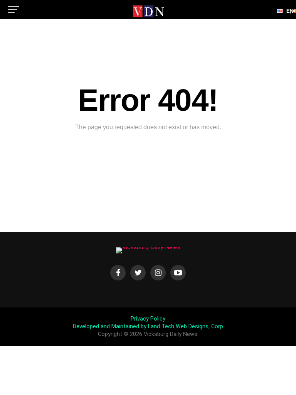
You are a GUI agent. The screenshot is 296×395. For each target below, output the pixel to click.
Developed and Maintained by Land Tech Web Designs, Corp (148, 326)
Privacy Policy (148, 319)
